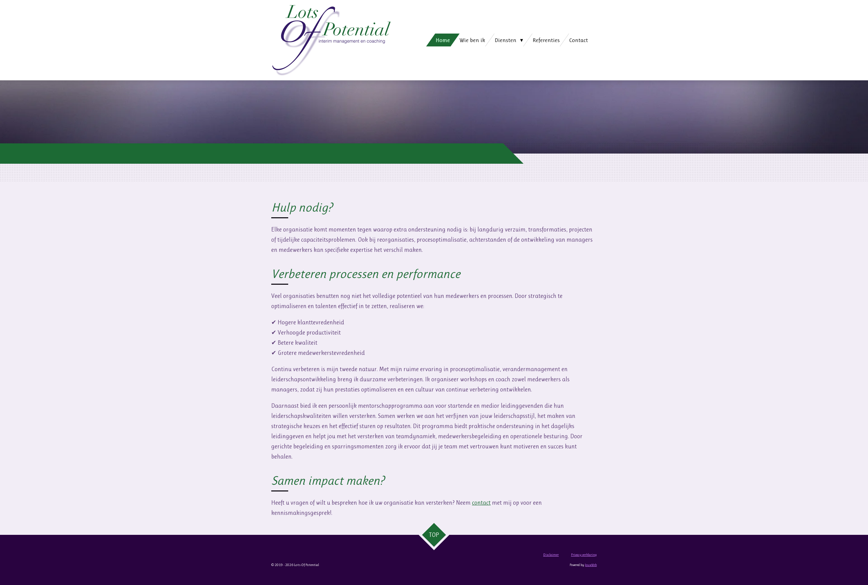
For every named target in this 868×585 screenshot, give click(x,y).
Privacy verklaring (584, 554)
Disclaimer (551, 554)
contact (481, 502)
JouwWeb (591, 565)
